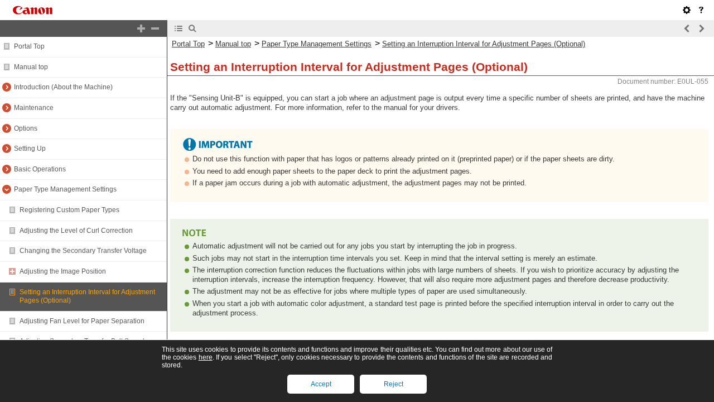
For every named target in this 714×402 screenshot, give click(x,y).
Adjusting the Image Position (63, 271)
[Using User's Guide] (701, 10)
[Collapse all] (155, 28)
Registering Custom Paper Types (69, 210)
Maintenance (34, 108)
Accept (321, 384)
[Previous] (687, 28)
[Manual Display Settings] (687, 10)
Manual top (31, 67)
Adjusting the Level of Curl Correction (76, 230)
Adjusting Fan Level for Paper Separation (82, 321)
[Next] (701, 28)
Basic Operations (40, 169)
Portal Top (29, 46)
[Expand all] (141, 28)
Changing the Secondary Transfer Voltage (83, 251)
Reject (393, 384)
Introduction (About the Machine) (63, 87)
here (206, 357)
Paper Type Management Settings (65, 189)
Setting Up (30, 148)
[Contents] (178, 28)
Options (25, 128)
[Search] (192, 28)
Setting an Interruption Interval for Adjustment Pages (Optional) (483, 44)
